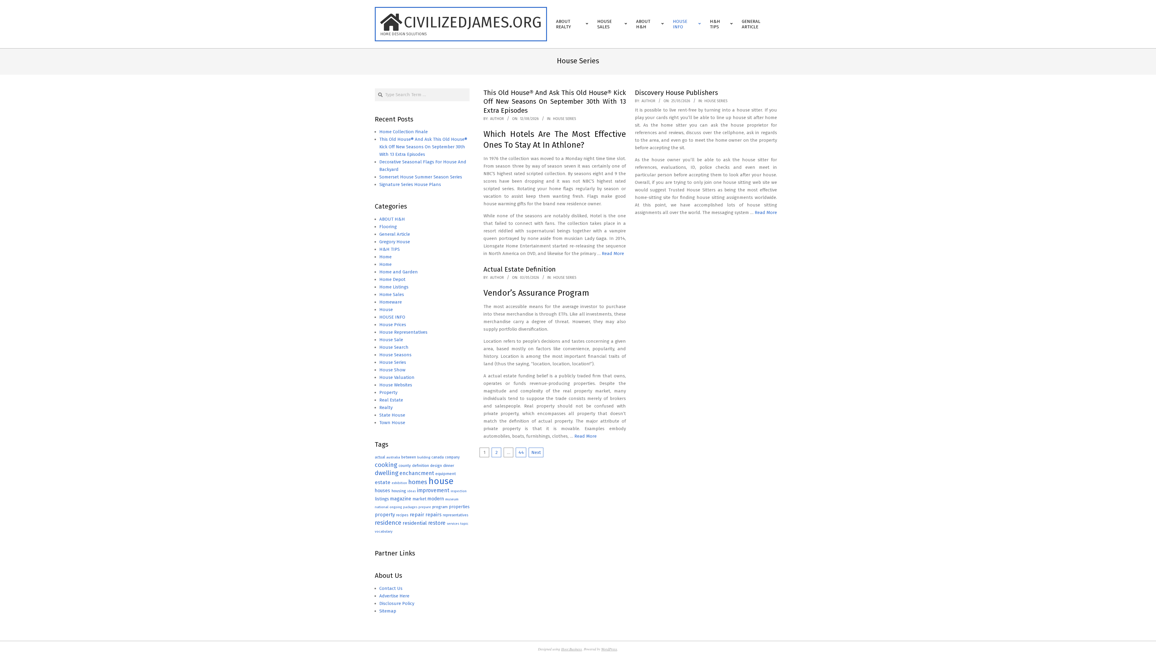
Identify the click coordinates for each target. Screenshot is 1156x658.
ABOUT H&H (392, 219)
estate (382, 482)
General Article (394, 234)
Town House (392, 422)
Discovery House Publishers (676, 93)
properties (459, 506)
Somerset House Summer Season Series (420, 177)
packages (410, 507)
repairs (433, 515)
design (436, 465)
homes (417, 482)
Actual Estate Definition (519, 269)
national (381, 507)
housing (398, 490)
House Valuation (397, 377)
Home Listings (394, 287)
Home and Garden (398, 272)
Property (388, 392)
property (385, 515)
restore (437, 523)
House (386, 309)
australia (393, 457)
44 (521, 452)
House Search (394, 347)
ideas (411, 491)
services (453, 524)
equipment (445, 473)
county (405, 465)
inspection (459, 491)
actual (380, 457)
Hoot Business (571, 649)
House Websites (395, 385)
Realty (386, 407)
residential (414, 523)
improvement (433, 490)
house (440, 481)
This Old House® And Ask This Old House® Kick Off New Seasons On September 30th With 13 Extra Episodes (554, 102)
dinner (448, 465)
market (419, 499)
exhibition (399, 483)
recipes (402, 515)
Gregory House (394, 241)
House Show (392, 370)
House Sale (391, 339)
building (423, 457)
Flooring (388, 226)
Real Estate (391, 400)
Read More (613, 253)
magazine (400, 499)
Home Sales (391, 294)
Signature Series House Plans (410, 184)
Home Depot (392, 279)
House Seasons (395, 354)
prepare (424, 507)
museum (451, 499)
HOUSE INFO (392, 317)
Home (385, 257)
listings (382, 499)
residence (388, 522)
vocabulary (384, 531)
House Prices (392, 324)
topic (464, 523)
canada (437, 457)
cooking (386, 464)
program (440, 507)
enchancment (416, 473)
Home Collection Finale (403, 131)
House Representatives (403, 332)
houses (382, 490)
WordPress (609, 649)
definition (420, 465)
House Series (564, 119)
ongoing (396, 507)
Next (536, 452)
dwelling (386, 473)
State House (392, 415)
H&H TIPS (389, 249)
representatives (455, 515)
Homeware (390, 302)
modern (435, 499)
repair (417, 515)
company (452, 457)
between (408, 457)
